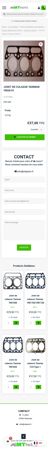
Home (4, 27)
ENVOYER (24, 247)
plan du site (27, 441)
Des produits (13, 27)
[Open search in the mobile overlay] (24, 14)
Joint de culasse (30, 30)
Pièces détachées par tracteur (32, 27)
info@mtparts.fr (25, 171)
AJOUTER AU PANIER (26, 137)
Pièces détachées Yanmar (12, 30)
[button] (41, 44)
